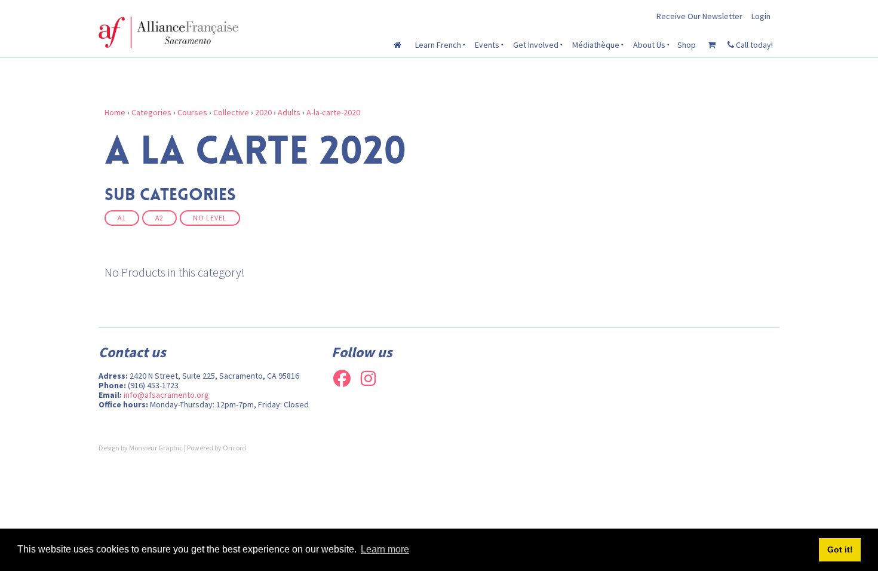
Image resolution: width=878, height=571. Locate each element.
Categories (151, 112)
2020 (263, 112)
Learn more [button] (385, 549)
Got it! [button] (840, 549)
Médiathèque (595, 44)
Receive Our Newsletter (699, 16)
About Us (649, 44)
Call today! (753, 44)
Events (487, 44)
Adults (289, 112)
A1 (122, 218)
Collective (231, 112)
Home (115, 112)
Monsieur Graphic (156, 447)
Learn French (438, 44)
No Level (210, 218)
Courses (192, 112)
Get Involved (535, 44)
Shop (686, 44)
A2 (159, 218)
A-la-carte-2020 (333, 112)
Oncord (234, 447)
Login (760, 16)
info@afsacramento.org (166, 394)
